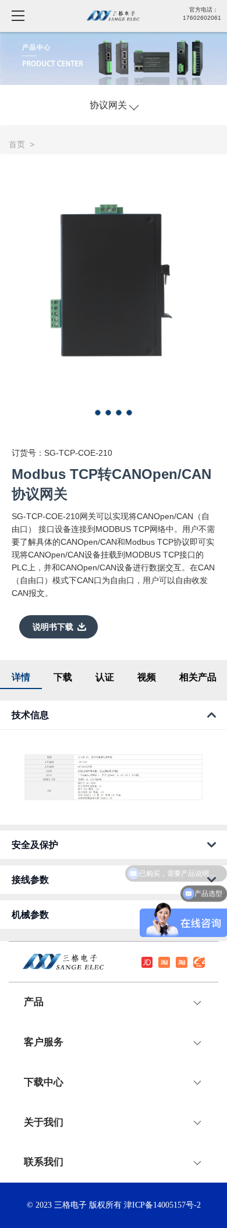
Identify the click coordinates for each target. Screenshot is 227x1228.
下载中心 (43, 1082)
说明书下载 (53, 626)
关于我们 (43, 1122)
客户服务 (43, 1042)
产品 (34, 1002)
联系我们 (43, 1162)
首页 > (24, 144)
